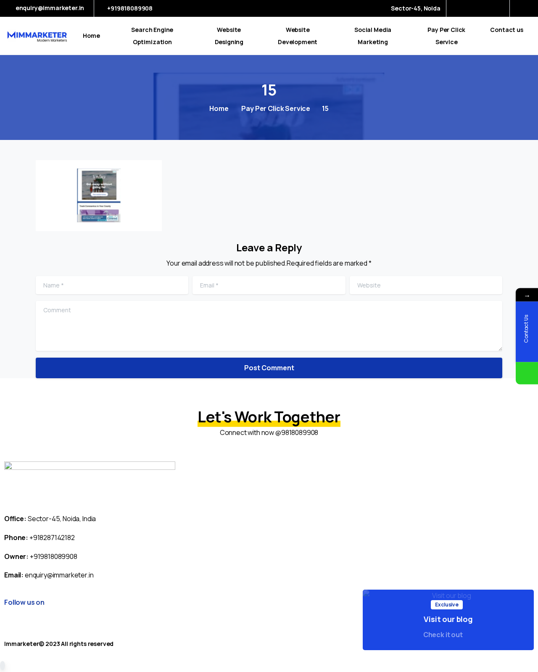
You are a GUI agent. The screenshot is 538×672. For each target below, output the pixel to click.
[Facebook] (460, 8)
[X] (472, 8)
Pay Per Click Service (275, 108)
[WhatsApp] (527, 373)
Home (218, 108)
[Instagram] (497, 8)
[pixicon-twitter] (150, 630)
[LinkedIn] (484, 8)
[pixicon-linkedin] (167, 630)
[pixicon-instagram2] (118, 630)
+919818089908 (130, 8)
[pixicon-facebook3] (134, 630)
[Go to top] (2, 665)
